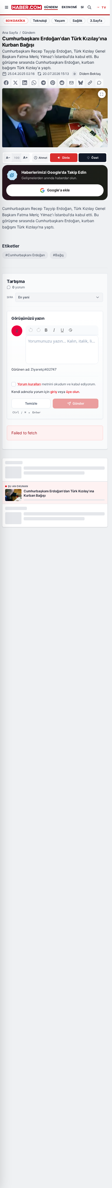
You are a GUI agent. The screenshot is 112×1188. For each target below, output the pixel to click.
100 (17, 157)
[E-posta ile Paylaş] (71, 83)
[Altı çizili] (62, 330)
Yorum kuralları (29, 384)
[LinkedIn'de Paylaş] (25, 83)
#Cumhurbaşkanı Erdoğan (25, 255)
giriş (53, 392)
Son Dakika (15, 21)
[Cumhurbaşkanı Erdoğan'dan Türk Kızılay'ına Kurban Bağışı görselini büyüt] (102, 94)
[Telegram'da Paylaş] (43, 83)
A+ (25, 157)
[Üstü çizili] (70, 330)
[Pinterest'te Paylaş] (53, 83)
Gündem (28, 32)
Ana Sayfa (10, 32)
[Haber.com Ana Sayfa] (26, 7)
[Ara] (89, 7)
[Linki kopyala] (90, 83)
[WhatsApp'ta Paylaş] (34, 83)
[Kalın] (46, 330)
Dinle (66, 158)
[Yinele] (38, 330)
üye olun (72, 392)
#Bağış (58, 255)
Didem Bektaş (90, 74)
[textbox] (62, 349)
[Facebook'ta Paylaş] (6, 83)
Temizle (31, 403)
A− (8, 158)
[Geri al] (30, 330)
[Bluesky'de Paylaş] (81, 83)
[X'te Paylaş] (15, 83)
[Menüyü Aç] (6, 7)
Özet (94, 158)
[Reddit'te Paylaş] (62, 83)
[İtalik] (54, 330)
